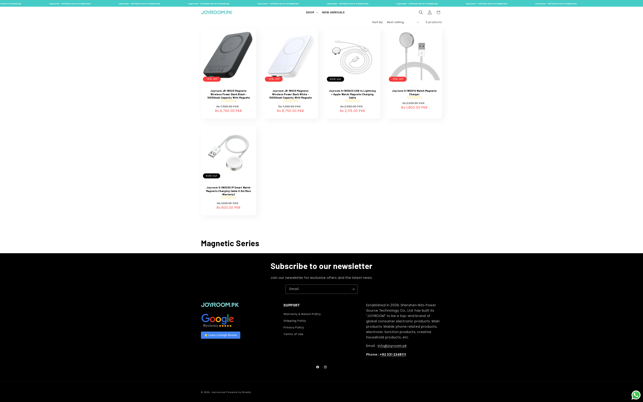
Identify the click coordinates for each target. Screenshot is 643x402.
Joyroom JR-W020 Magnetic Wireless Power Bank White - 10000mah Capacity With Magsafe (290, 94)
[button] (311, 12)
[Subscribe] (353, 289)
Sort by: (377, 22)
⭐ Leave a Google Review (220, 335)
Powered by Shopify (238, 392)
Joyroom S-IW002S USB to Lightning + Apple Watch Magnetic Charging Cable (352, 94)
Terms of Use (293, 334)
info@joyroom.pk (392, 346)
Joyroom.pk (218, 392)
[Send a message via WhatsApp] (636, 395)
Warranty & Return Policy (302, 314)
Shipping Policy (294, 321)
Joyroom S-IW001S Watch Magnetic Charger (414, 92)
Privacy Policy (293, 327)
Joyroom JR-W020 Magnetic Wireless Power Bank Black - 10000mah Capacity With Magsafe (228, 94)
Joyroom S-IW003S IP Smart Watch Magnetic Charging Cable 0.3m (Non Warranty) (228, 191)
